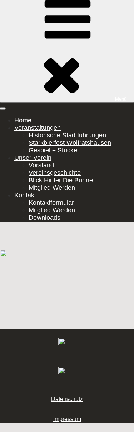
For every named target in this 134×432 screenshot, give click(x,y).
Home (22, 120)
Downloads (44, 217)
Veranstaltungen (37, 127)
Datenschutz (67, 399)
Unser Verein (32, 157)
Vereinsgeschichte (55, 172)
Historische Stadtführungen (67, 135)
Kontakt (25, 195)
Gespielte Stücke (53, 150)
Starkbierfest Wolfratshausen (70, 142)
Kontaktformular (51, 202)
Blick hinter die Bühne (61, 180)
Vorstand (41, 165)
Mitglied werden (52, 187)
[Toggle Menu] (3, 108)
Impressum (67, 419)
